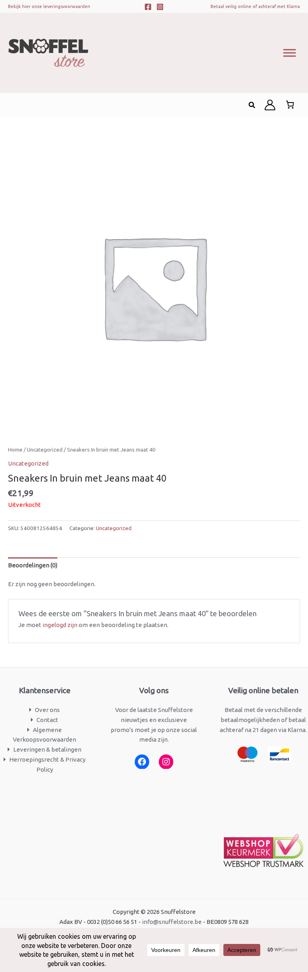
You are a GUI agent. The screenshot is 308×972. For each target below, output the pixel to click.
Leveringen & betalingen (47, 749)
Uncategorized (45, 449)
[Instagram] (160, 6)
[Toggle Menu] (289, 52)
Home (15, 449)
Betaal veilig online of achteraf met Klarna (255, 6)
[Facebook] (148, 6)
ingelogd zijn (60, 624)
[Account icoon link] (270, 105)
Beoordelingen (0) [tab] (32, 565)
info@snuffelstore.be (172, 921)
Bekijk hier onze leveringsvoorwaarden (49, 6)
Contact (47, 719)
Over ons (47, 709)
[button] (252, 105)
